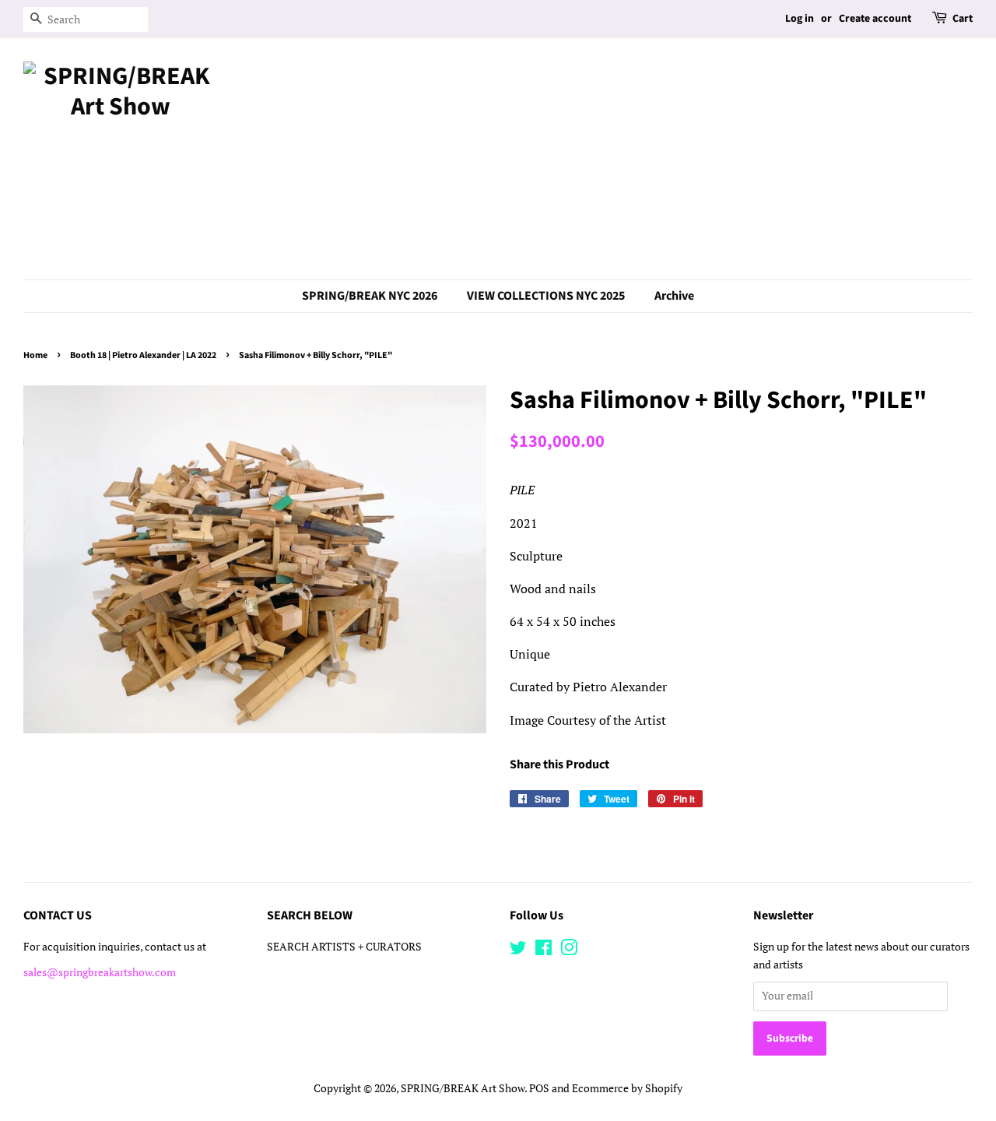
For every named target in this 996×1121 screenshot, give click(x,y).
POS (539, 1088)
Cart (962, 18)
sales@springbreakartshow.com (99, 972)
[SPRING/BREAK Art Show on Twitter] (518, 951)
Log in (799, 18)
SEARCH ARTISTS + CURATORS (344, 947)
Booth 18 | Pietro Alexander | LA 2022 (143, 355)
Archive (674, 295)
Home (35, 355)
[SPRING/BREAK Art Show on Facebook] (543, 951)
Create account (875, 18)
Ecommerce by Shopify (627, 1088)
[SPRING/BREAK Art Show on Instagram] (568, 951)
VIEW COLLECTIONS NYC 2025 (546, 295)
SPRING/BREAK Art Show (462, 1088)
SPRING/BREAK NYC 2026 (369, 295)
